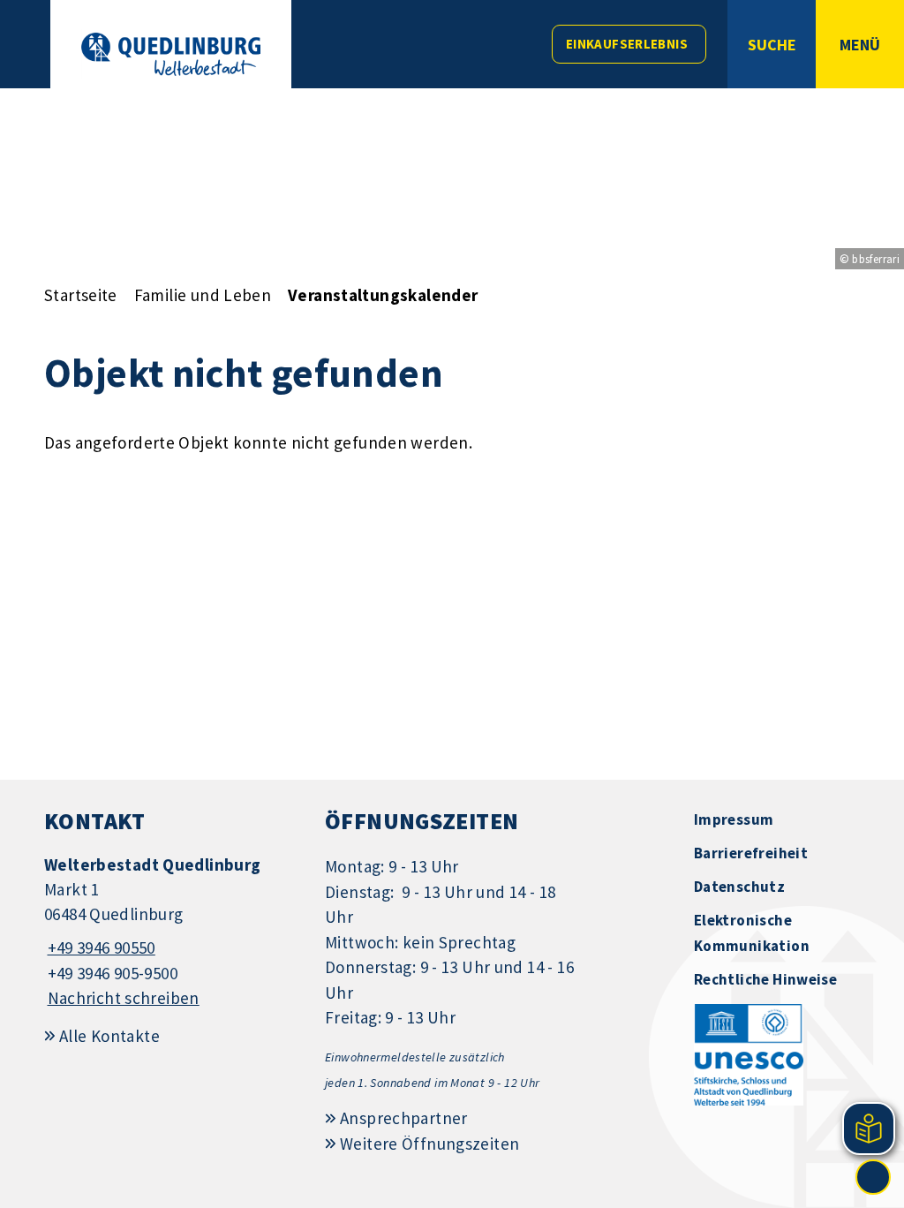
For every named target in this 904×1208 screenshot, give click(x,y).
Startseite (80, 295)
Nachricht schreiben (124, 997)
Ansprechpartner (404, 1118)
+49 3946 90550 (99, 947)
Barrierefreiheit (751, 853)
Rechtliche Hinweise (765, 979)
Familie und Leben (202, 295)
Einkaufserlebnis (627, 43)
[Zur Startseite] (170, 54)
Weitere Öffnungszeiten (429, 1143)
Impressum (733, 819)
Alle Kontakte (109, 1035)
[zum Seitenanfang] (873, 1177)
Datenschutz (739, 886)
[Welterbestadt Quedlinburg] (171, 932)
